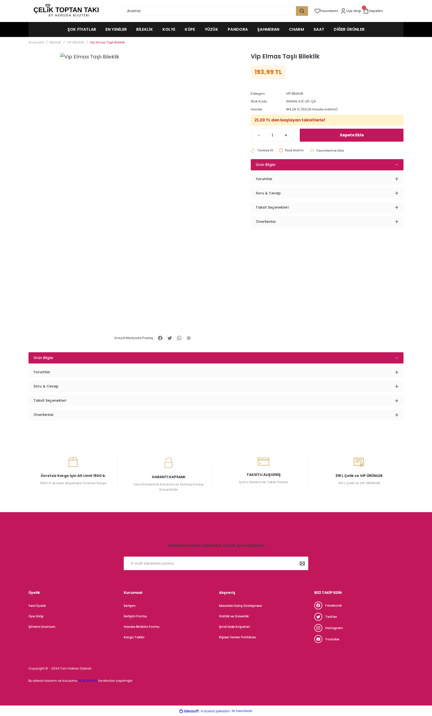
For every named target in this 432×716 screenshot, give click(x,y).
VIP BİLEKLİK (295, 93)
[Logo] (66, 11)
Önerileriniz (266, 221)
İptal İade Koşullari (234, 626)
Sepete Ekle (352, 135)
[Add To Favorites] (327, 150)
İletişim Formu (135, 616)
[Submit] (302, 563)
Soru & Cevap (268, 193)
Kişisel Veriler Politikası (237, 637)
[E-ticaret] (215, 711)
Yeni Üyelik (37, 605)
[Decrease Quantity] (255, 135)
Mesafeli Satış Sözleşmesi (240, 605)
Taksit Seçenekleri (272, 207)
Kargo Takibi (134, 637)
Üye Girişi (36, 616)
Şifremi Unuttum (41, 626)
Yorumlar (264, 178)
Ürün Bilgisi (265, 164)
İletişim (130, 605)
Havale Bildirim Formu (141, 626)
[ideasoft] (189, 711)
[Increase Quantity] (289, 135)
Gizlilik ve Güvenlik (234, 616)
